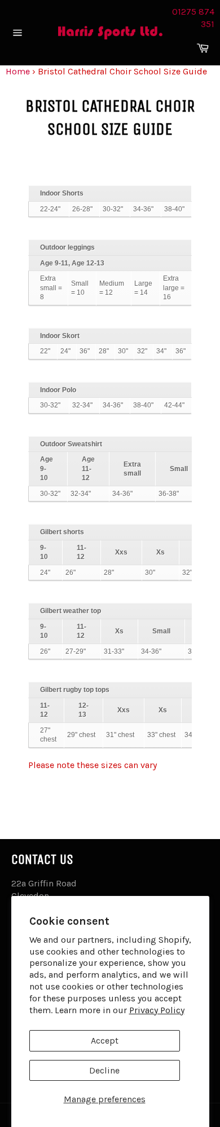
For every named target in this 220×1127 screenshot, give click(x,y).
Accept (104, 1040)
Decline (104, 1070)
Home (18, 71)
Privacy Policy (156, 1010)
